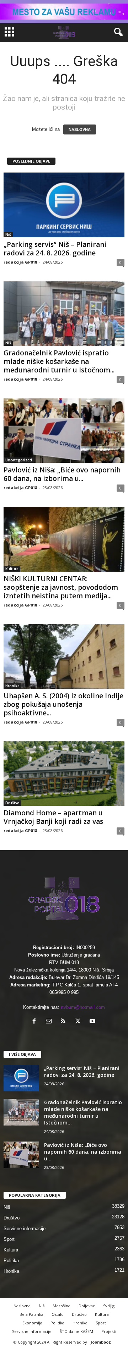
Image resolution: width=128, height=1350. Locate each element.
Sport (9, 1239)
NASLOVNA (80, 129)
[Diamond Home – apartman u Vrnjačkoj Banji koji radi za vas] (64, 773)
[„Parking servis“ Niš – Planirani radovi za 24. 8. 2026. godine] (64, 205)
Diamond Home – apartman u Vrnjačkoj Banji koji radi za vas (53, 817)
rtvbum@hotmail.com (83, 1007)
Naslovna (22, 1305)
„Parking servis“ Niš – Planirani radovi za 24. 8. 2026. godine (55, 249)
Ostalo (58, 1314)
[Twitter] (79, 1022)
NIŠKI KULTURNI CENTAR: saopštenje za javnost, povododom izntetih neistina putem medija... (61, 587)
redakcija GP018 (20, 262)
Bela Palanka (31, 1314)
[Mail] (50, 1022)
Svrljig (108, 1305)
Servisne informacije (25, 1228)
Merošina (61, 1305)
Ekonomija (32, 1322)
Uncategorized (18, 459)
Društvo (12, 802)
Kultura (11, 568)
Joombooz (101, 1342)
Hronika (12, 685)
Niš (8, 234)
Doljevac (87, 1305)
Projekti (108, 1331)
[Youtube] (93, 1022)
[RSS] (65, 1022)
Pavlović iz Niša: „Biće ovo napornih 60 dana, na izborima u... (62, 474)
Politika (11, 1260)
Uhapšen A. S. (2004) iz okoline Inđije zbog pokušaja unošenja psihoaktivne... (63, 704)
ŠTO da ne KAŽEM (76, 1331)
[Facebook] (35, 1022)
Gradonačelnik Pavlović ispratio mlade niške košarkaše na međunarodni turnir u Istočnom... (59, 361)
